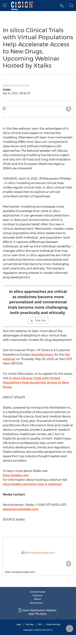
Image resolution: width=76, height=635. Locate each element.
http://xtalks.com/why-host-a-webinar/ (32, 484)
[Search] (71, 5)
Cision (43, 630)
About (37, 599)
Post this (40, 320)
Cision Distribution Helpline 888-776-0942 (38, 612)
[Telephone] (62, 5)
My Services (36, 603)
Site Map (29, 624)
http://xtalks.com (16, 475)
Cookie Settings (53, 624)
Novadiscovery (42, 354)
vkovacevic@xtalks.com (21, 509)
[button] (38, 108)
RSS (40, 624)
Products (38, 595)
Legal (18, 624)
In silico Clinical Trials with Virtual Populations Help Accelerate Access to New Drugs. (36, 382)
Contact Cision (37, 591)
